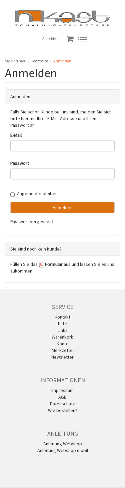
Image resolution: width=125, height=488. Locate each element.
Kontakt (62, 317)
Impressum (62, 390)
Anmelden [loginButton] (63, 207)
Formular (53, 264)
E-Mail (16, 135)
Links (63, 330)
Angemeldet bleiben (37, 193)
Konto (63, 344)
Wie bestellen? (62, 410)
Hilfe (62, 324)
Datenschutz (62, 404)
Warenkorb (63, 337)
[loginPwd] (62, 173)
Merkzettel (63, 350)
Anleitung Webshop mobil (62, 450)
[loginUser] (62, 145)
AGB (62, 397)
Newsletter (62, 357)
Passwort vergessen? (32, 221)
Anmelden (50, 38)
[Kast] (62, 18)
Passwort (19, 163)
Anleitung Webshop (62, 444)
